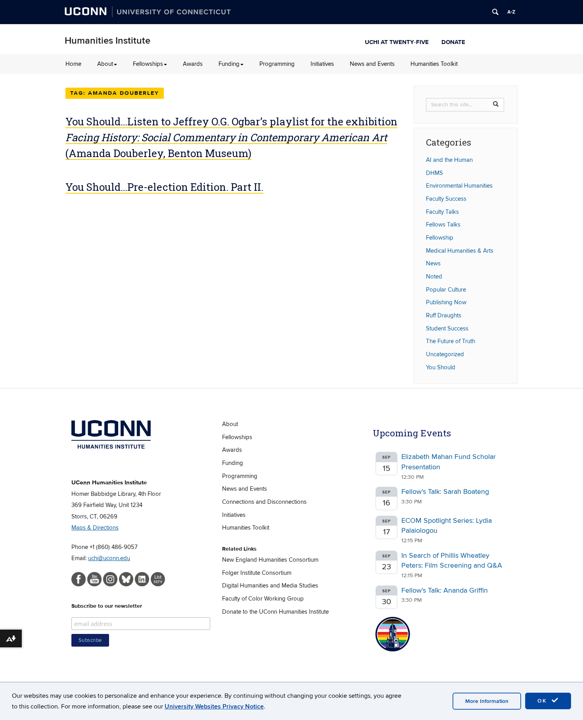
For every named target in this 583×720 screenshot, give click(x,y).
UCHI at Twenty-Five (397, 41)
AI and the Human (449, 159)
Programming (277, 63)
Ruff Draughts (443, 315)
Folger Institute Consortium (257, 572)
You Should (440, 367)
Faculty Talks (442, 211)
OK (543, 700)
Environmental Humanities (459, 185)
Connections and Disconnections (264, 501)
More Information (486, 701)
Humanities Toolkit (434, 63)
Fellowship (439, 237)
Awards (193, 63)
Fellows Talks (443, 224)
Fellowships (148, 63)
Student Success (447, 328)
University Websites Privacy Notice (214, 706)
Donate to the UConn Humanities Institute (275, 611)
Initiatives (322, 63)
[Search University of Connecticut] (495, 12)
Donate (453, 41)
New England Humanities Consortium (270, 559)
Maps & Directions (95, 527)
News (433, 263)
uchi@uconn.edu (109, 558)
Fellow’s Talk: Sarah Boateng (445, 492)
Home (73, 63)
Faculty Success (446, 198)
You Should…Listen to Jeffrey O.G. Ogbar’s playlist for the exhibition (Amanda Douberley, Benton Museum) (231, 137)
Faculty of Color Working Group (263, 598)
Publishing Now (446, 302)
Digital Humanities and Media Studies (270, 585)
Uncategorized (445, 354)
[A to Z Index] (511, 12)
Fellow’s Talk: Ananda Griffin (444, 590)
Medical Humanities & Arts (459, 250)
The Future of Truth (450, 341)
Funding (229, 63)
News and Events (372, 63)
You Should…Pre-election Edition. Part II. (164, 187)
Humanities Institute (107, 40)
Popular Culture (446, 289)
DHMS (434, 173)
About (105, 63)
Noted (434, 276)
